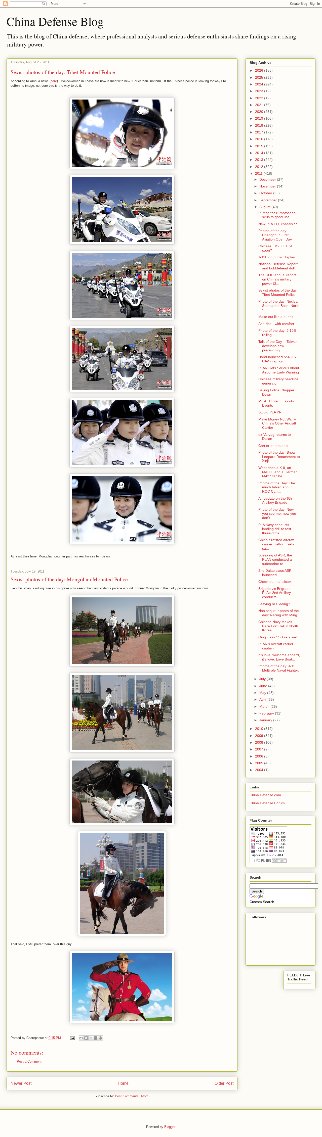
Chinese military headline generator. (278, 381)
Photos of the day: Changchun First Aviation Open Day (275, 235)
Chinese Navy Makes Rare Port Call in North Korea (278, 626)
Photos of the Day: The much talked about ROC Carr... (276, 487)
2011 (259, 173)
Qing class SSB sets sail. (278, 637)
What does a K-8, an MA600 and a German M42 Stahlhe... (278, 472)
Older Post (224, 1083)
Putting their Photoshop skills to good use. (277, 215)
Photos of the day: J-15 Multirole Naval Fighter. (278, 668)
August (265, 207)
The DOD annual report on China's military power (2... (277, 279)
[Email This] (81, 1037)
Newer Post (21, 1083)
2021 (259, 105)
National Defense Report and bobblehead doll (278, 266)
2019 (259, 118)
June (263, 686)
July (263, 679)
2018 (259, 125)
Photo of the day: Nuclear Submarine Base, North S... (278, 305)
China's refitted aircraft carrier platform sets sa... (276, 544)
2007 (259, 749)
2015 (259, 146)
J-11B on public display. (277, 257)
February (267, 713)
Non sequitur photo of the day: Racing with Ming (278, 613)
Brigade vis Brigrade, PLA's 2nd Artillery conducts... (275, 593)
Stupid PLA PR (269, 412)
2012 (259, 167)
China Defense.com (265, 795)
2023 (259, 91)
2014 (259, 153)
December (268, 179)
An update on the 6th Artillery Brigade (275, 500)
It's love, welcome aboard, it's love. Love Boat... (279, 657)
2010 (259, 729)
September (268, 200)
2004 (259, 770)
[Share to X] (90, 1037)
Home (123, 1083)
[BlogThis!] (86, 1037)
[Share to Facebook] (95, 1037)
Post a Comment (29, 1061)
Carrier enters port (273, 446)
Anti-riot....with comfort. (276, 324)
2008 (259, 742)
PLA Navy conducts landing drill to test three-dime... (274, 529)
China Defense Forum (267, 803)
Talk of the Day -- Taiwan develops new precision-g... (278, 346)
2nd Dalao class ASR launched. (275, 572)
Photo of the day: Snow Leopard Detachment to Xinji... (279, 456)
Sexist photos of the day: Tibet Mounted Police (278, 292)
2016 (259, 139)
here (54, 81)
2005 (259, 763)
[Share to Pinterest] (100, 1037)
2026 (259, 70)
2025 (259, 77)
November (268, 186)
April (263, 699)
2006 (259, 756)
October (266, 193)
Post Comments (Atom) (132, 1096)
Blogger (169, 1127)
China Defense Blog (55, 21)
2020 (259, 112)
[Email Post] (72, 1038)
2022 (259, 98)
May (263, 693)
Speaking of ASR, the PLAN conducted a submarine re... (275, 559)
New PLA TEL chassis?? (277, 224)
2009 (259, 736)
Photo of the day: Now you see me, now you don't (277, 513)
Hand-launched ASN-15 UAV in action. (277, 359)
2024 (259, 84)
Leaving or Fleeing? (274, 604)
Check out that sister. (275, 582)
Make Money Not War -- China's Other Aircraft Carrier (277, 423)
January (266, 720)
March (264, 706)
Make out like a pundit (275, 317)
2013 (259, 160)
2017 (259, 132)
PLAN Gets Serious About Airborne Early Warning (278, 370)
